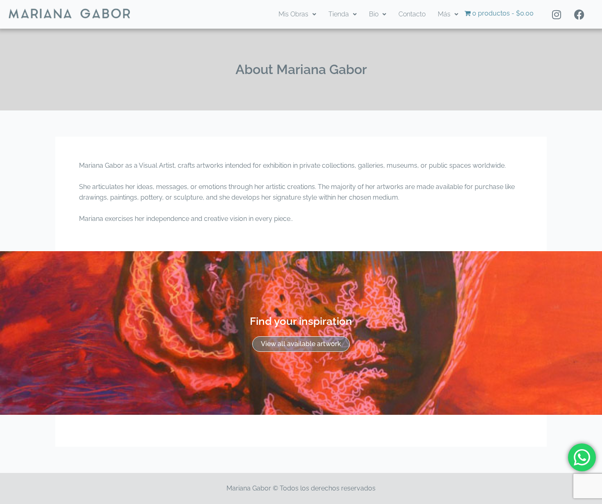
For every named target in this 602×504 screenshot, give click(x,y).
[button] (297, 14)
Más (444, 14)
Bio (373, 14)
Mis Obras (293, 14)
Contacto (411, 14)
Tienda (338, 14)
